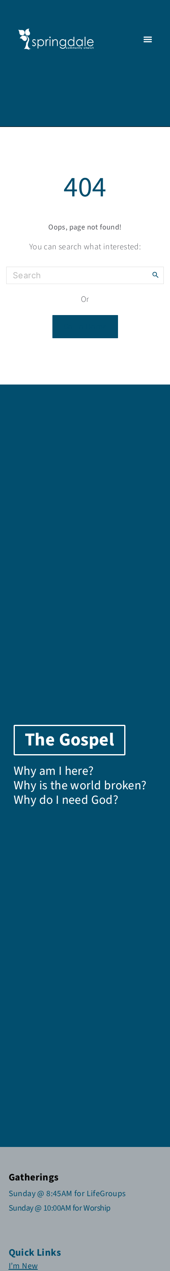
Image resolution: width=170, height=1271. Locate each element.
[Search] (155, 274)
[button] (147, 39)
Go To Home (85, 326)
